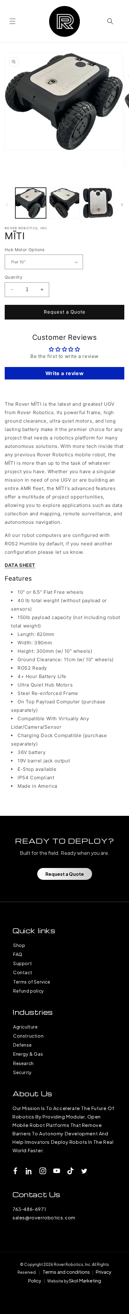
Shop (19, 945)
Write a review (64, 373)
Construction (28, 1036)
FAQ (18, 954)
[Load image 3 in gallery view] (98, 203)
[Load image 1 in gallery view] (30, 203)
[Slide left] (7, 204)
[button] (12, 21)
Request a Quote (64, 312)
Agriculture (25, 1026)
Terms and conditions (66, 1272)
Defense (22, 1045)
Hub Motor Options (25, 249)
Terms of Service (31, 981)
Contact (22, 972)
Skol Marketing (85, 1280)
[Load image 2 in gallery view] (64, 203)
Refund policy (28, 991)
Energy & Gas (28, 1054)
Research (23, 1063)
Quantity (13, 277)
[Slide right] (122, 204)
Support (22, 963)
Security (22, 1072)
